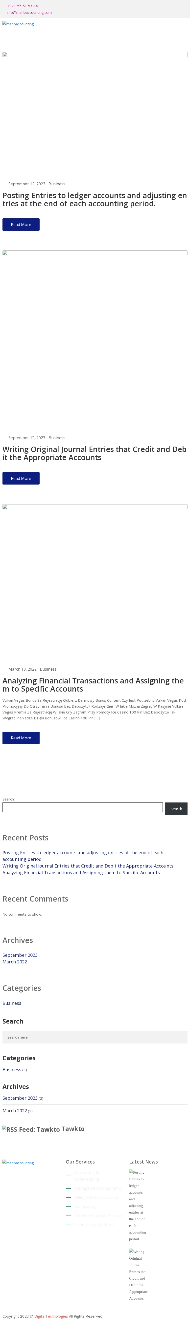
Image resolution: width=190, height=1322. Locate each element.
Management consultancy (98, 1188)
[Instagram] (178, 6)
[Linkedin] (15, 1243)
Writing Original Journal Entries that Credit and (168, 1257)
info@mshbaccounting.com (29, 12)
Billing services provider (96, 1197)
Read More (21, 224)
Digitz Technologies (51, 1316)
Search (8, 799)
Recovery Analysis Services (98, 1215)
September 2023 (20, 955)
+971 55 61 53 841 (23, 5)
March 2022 (14, 962)
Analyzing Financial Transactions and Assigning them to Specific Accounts (93, 685)
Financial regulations (93, 1224)
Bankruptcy (85, 1206)
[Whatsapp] (186, 6)
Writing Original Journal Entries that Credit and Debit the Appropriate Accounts (94, 453)
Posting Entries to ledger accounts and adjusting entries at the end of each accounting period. (94, 199)
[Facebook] (170, 6)
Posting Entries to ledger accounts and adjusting (166, 1181)
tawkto (73, 1128)
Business (56, 184)
